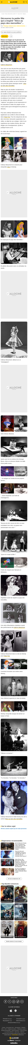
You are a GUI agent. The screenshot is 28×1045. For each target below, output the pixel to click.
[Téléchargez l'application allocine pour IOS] (12, 1010)
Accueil (2, 13)
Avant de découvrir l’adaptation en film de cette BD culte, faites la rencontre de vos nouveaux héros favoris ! (21, 854)
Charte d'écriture (23, 1030)
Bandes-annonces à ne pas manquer (14, 941)
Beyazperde (6, 1020)
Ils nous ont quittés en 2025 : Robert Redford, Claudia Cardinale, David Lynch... (21, 870)
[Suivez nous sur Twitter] (10, 1001)
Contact (3, 1027)
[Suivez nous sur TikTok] (18, 1001)
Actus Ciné (20, 13)
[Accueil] (12, 2)
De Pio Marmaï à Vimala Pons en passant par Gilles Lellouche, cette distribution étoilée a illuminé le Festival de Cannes (20, 846)
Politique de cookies (12, 1029)
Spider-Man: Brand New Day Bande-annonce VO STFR (21, 936)
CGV (6, 1029)
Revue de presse (15, 1030)
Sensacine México (12, 1022)
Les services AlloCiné (9, 1031)
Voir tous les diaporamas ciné (14, 878)
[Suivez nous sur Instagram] (14, 1001)
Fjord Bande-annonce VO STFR (7, 919)
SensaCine (19, 1018)
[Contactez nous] (22, 1001)
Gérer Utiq (17, 1031)
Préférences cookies (21, 1029)
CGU (2, 1029)
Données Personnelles (6, 1030)
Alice (8, 167)
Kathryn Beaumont (6, 64)
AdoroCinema (19, 1020)
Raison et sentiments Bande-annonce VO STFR (21, 901)
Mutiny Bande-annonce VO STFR (21, 919)
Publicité (23, 1027)
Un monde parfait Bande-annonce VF (7, 936)
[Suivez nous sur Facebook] (6, 1001)
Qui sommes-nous (10, 1027)
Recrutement (17, 1027)
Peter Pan (7, 117)
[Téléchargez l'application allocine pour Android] (16, 1010)
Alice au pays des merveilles (13, 819)
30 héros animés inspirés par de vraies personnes (14, 828)
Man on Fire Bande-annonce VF (7, 901)
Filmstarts (5, 1018)
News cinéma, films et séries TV (11, 13)
